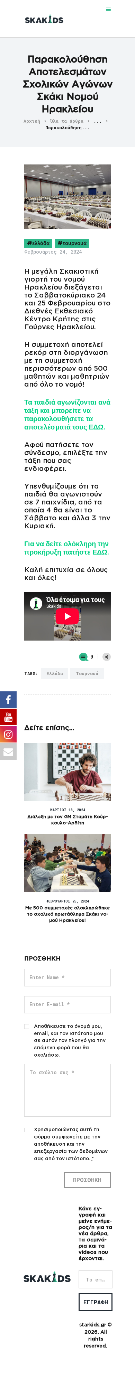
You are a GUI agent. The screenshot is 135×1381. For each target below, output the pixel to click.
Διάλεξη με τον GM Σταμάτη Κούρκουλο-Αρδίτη (67, 820)
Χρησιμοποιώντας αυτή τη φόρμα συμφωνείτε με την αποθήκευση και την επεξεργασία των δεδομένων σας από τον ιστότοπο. (71, 1144)
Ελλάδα (41, 243)
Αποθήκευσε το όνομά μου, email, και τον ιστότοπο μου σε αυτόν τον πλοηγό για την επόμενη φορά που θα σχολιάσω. (70, 1041)
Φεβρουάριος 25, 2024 (67, 901)
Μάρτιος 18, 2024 (67, 810)
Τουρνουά (75, 243)
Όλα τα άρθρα (66, 121)
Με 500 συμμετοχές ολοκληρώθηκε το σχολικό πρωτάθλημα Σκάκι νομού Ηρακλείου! (67, 914)
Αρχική (32, 121)
